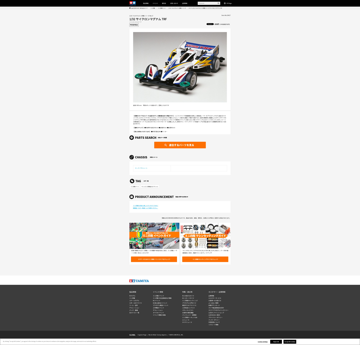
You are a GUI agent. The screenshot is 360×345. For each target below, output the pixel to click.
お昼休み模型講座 (188, 313)
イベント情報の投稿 (159, 315)
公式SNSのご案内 (214, 315)
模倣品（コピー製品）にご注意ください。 (145, 208)
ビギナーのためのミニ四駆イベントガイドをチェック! (154, 259)
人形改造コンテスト (188, 308)
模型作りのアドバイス (189, 305)
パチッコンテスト (188, 310)
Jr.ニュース (185, 320)
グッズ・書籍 (133, 310)
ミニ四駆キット (162, 8)
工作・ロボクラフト (135, 303)
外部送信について (214, 322)
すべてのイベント (158, 313)
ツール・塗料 (133, 305)
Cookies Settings (263, 342)
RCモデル (132, 296)
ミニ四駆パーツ (135, 186)
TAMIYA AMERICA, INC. (176, 335)
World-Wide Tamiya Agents (157, 335)
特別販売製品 (134, 25)
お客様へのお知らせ (214, 301)
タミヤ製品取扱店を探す (216, 308)
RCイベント (156, 301)
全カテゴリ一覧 (134, 313)
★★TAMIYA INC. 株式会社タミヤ (139, 8)
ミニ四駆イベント (158, 296)
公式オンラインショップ (216, 313)
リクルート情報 (213, 325)
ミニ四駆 (152, 8)
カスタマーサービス (214, 298)
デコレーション (134, 308)
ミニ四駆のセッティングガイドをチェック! (205, 259)
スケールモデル (134, 301)
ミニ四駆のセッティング (190, 301)
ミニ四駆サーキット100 (189, 317)
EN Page (229, 3)
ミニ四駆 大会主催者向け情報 (162, 298)
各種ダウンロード (214, 305)
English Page (142, 335)
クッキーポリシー (214, 320)
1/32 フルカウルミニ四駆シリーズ (177, 8)
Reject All (276, 342)
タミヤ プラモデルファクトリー (218, 310)
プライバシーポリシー (215, 317)
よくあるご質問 (213, 303)
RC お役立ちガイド (188, 296)
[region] (180, 342)
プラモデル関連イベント (160, 305)
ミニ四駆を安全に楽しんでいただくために (145, 206)
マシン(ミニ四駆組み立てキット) (149, 186)
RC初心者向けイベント (160, 303)
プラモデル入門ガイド (189, 303)
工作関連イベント (158, 308)
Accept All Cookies (290, 342)
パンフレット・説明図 (189, 315)
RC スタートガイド (188, 298)
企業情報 (211, 296)
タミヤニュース (187, 322)
